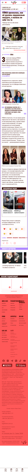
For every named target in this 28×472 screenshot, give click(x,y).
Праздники (12, 309)
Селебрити (9, 237)
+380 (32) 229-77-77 (7, 413)
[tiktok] (20, 360)
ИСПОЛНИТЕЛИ (22, 320)
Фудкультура (4, 326)
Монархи (4, 303)
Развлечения (14, 301)
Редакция (12, 356)
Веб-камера (4, 337)
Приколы (12, 303)
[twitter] (11, 243)
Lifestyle (13, 316)
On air (21, 316)
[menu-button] (2, 2)
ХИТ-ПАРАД (21, 325)
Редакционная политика (13, 346)
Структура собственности (13, 337)
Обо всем (12, 318)
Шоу (3, 307)
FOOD (3, 316)
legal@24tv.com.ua (7, 423)
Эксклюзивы (4, 309)
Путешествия (13, 325)
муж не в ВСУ (6, 67)
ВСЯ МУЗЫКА (21, 318)
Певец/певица (22, 237)
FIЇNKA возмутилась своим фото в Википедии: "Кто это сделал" (13, 73)
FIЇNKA (11, 54)
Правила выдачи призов (13, 350)
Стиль (20, 307)
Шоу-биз (4, 237)
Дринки (3, 320)
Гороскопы (12, 307)
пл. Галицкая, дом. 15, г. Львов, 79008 (12, 433)
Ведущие (4, 332)
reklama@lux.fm (6, 428)
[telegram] (3, 243)
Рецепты (3, 318)
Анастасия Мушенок (6, 9)
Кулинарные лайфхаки (4, 324)
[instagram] (7, 360)
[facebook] (7, 243)
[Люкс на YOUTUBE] (5, 2)
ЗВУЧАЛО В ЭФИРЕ (22, 323)
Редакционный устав (13, 343)
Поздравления (13, 320)
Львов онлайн (5, 341)
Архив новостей (13, 354)
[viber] (14, 243)
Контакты (12, 352)
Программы (4, 335)
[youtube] (24, 360)
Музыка (3, 312)
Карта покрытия (5, 339)
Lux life (4, 330)
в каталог (14, 291)
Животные (12, 305)
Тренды (20, 309)
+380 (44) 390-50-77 (7, 418)
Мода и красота (22, 301)
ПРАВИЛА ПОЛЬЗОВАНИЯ (13, 333)
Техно (11, 323)
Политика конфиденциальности (14, 340)
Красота (21, 304)
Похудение (15, 237)
